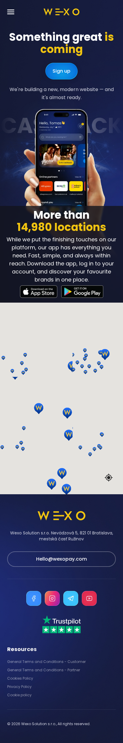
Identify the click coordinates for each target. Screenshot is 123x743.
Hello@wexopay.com (61, 559)
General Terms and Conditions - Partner (43, 670)
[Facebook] (33, 598)
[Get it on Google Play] (82, 291)
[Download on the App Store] (39, 291)
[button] (11, 349)
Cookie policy (19, 695)
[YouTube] (89, 598)
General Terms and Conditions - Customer (46, 661)
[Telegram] (70, 598)
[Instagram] (52, 598)
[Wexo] (61, 11)
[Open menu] (11, 12)
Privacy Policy (19, 686)
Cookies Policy (20, 678)
